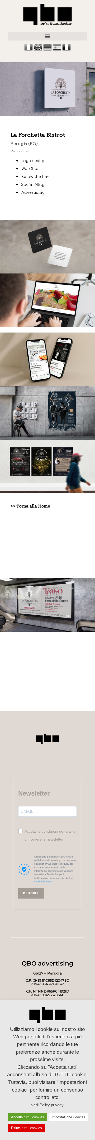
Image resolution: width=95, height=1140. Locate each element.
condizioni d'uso (42, 881)
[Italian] (29, 50)
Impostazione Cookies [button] (68, 1117)
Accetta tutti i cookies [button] (27, 1117)
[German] (48, 50)
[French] (66, 50)
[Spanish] (57, 50)
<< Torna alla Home (30, 506)
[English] (38, 50)
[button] (47, 36)
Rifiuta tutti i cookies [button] (26, 1128)
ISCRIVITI (31, 893)
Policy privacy (52, 1105)
